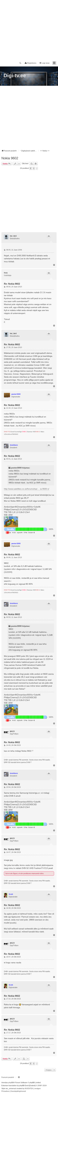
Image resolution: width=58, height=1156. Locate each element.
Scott (11, 894)
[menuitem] (5, 1091)
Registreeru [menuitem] (31, 63)
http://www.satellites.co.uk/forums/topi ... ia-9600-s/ (26, 489)
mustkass (14, 445)
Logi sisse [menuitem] (46, 63)
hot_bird (13, 236)
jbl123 (12, 731)
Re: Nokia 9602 (12, 284)
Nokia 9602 (9, 158)
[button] (30, 168)
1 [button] (33, 168)
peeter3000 (16, 394)
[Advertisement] (29, 29)
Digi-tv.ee (15, 75)
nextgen (37, 1089)
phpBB (11, 1083)
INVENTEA (29, 1089)
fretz (6, 273)
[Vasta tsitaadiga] (49, 236)
